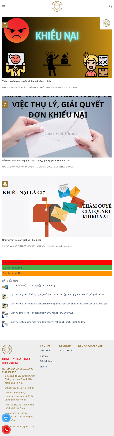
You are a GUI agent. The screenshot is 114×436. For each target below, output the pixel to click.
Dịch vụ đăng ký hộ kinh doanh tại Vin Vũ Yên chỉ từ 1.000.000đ (41, 313)
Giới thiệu (45, 350)
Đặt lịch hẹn (46, 361)
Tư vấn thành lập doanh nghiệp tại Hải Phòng (32, 285)
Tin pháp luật (65, 350)
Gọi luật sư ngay (11, 262)
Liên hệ (43, 367)
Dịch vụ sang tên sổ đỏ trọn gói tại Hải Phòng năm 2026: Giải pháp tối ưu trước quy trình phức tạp (58, 304)
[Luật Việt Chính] (57, 6)
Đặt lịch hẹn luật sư (12, 268)
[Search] (110, 6)
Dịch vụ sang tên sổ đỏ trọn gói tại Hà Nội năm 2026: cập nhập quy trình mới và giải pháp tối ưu (57, 294)
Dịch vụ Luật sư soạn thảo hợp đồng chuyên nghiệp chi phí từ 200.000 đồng (48, 322)
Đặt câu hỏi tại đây (12, 273)
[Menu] (3, 6)
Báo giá (44, 356)
